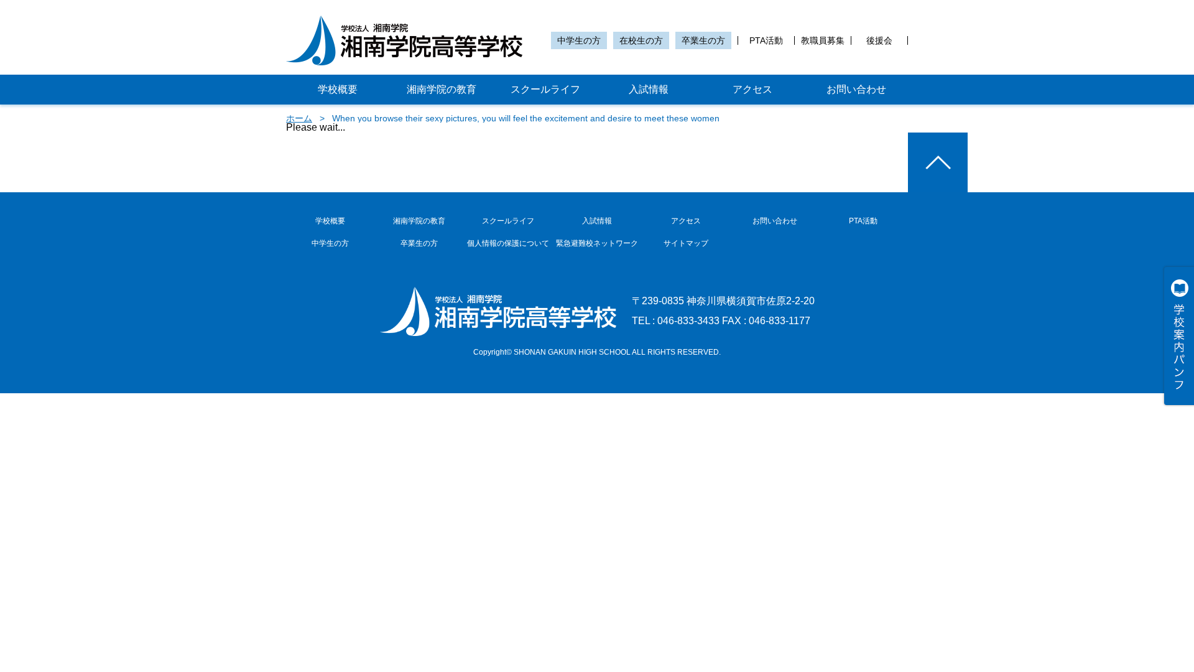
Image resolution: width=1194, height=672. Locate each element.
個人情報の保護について (508, 243)
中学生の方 (579, 40)
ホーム (299, 118)
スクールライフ (545, 89)
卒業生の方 (703, 40)
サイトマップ (686, 243)
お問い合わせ (856, 89)
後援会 (879, 40)
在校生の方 (641, 40)
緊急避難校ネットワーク (597, 243)
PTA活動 (766, 40)
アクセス (752, 89)
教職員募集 (823, 40)
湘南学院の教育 (441, 89)
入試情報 (649, 89)
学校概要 (338, 89)
